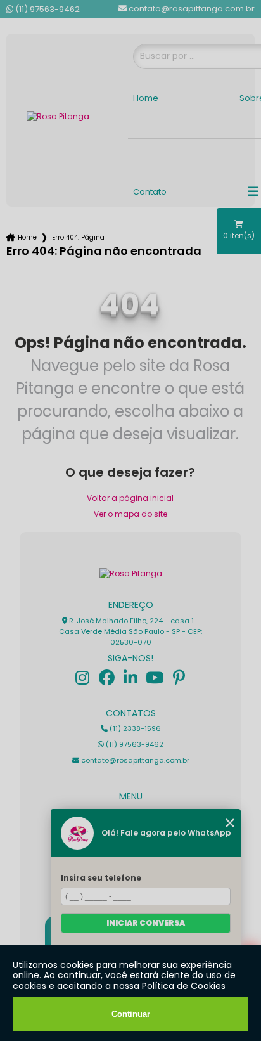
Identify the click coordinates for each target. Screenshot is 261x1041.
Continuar (130, 1014)
